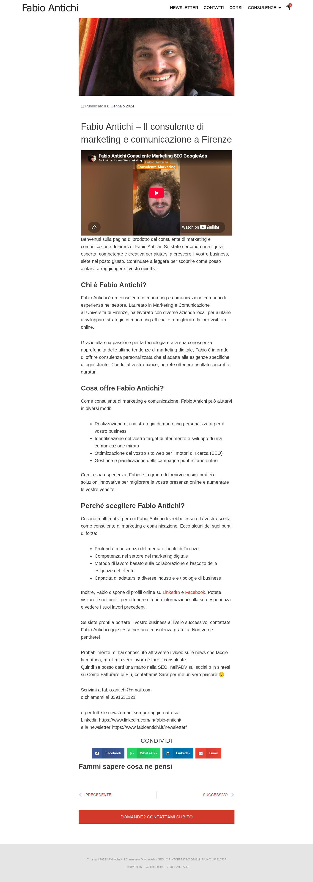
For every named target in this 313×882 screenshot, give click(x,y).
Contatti (214, 7)
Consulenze (262, 7)
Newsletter (184, 7)
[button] (108, 753)
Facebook (195, 592)
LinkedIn (171, 592)
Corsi (235, 7)
